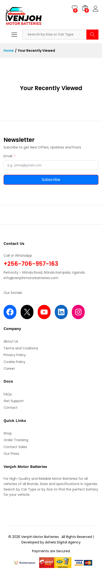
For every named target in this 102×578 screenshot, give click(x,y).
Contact (11, 407)
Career (9, 368)
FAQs (8, 394)
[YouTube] (44, 312)
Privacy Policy (15, 355)
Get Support (14, 401)
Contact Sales (15, 447)
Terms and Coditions (21, 348)
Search (92, 35)
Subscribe (51, 179)
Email (8, 156)
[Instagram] (78, 312)
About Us (11, 341)
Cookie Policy (14, 361)
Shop (8, 433)
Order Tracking (16, 440)
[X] (27, 312)
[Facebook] (10, 312)
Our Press (11, 453)
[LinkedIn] (61, 312)
